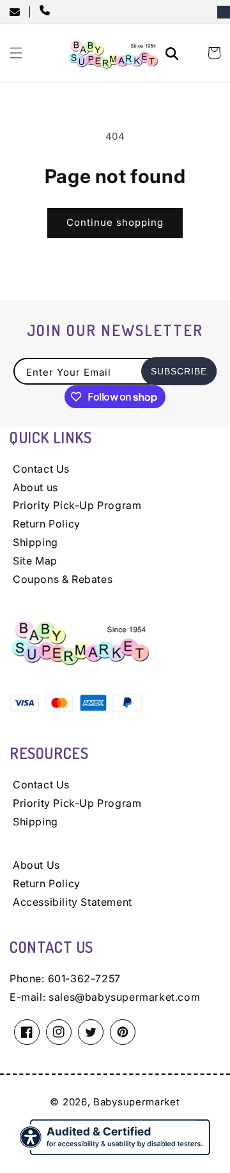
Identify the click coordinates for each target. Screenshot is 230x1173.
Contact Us (41, 468)
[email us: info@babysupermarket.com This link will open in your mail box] (19, 12)
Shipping (35, 542)
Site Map (35, 560)
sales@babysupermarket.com (124, 997)
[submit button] (174, 55)
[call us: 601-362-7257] (47, 11)
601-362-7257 (84, 978)
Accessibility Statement (72, 902)
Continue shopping (115, 222)
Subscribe (179, 371)
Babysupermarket (136, 1102)
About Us (36, 865)
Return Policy (46, 523)
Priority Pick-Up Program (77, 505)
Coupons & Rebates (62, 579)
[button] (16, 53)
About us (35, 487)
